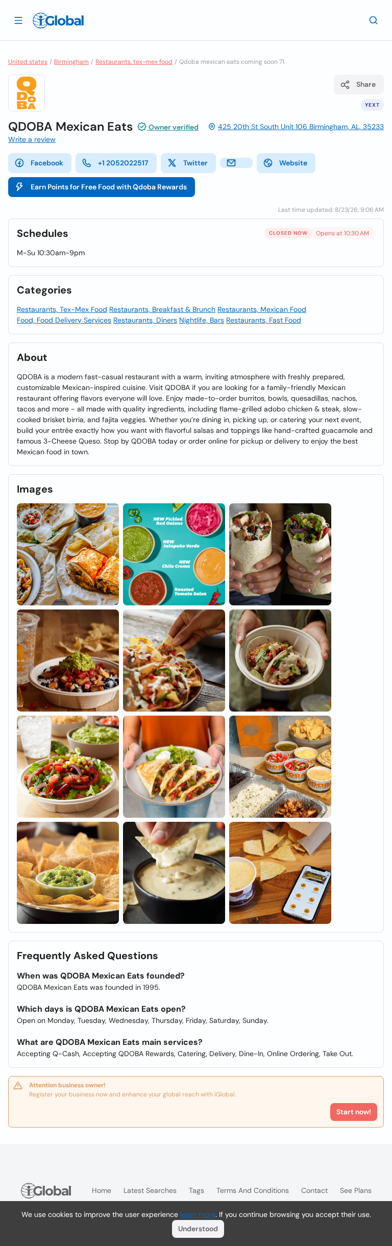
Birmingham (71, 62)
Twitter (195, 162)
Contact (314, 1190)
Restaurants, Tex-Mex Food (62, 309)
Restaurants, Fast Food (263, 320)
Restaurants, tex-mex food (134, 62)
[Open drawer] (18, 20)
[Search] (373, 20)
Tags (196, 1190)
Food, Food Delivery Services (64, 320)
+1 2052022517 (123, 162)
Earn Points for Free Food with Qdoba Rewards (109, 186)
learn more (197, 1214)
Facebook (47, 162)
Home (101, 1190)
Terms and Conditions (252, 1190)
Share (366, 84)
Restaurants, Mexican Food (261, 309)
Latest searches (150, 1190)
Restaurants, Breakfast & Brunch (162, 309)
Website (293, 162)
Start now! (353, 1111)
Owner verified (173, 127)
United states (27, 62)
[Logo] (58, 20)
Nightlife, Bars (201, 320)
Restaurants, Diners (145, 320)
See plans (356, 1190)
